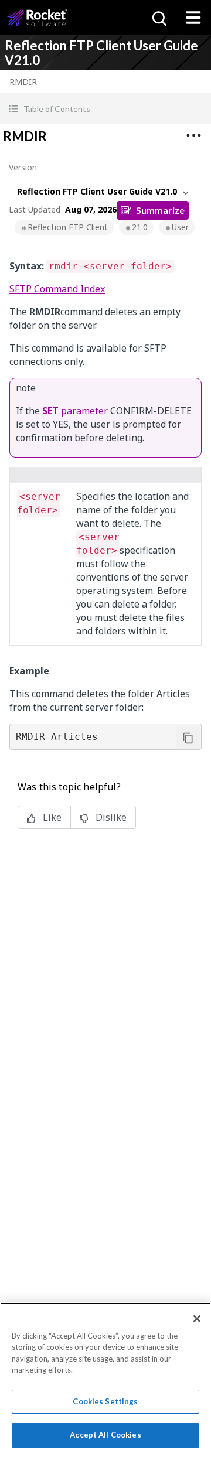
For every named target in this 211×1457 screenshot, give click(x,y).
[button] (105, 109)
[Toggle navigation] (193, 17)
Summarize (160, 210)
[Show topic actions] (193, 135)
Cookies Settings (105, 1401)
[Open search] (158, 17)
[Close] (197, 1319)
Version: (24, 167)
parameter (75, 410)
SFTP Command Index (57, 288)
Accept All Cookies (105, 1434)
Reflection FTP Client (68, 227)
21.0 (140, 227)
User (180, 227)
